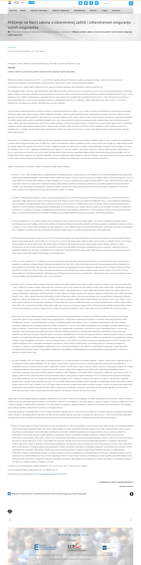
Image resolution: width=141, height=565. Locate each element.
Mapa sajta (85, 535)
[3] (87, 204)
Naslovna (64, 535)
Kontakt (74, 535)
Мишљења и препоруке (20, 32)
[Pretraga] (131, 3)
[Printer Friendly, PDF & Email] (10, 512)
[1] (47, 63)
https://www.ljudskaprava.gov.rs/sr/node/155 (50, 474)
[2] (9, 470)
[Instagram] (96, 3)
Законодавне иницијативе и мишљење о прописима (50, 32)
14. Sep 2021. (12, 47)
